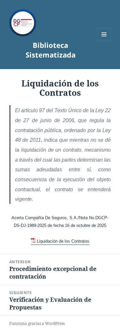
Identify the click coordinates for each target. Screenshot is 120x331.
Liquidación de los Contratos (63, 241)
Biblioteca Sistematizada (51, 49)
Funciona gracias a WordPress (37, 323)
